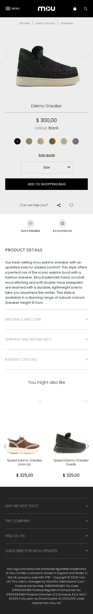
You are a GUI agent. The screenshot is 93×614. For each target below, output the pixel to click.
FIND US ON (15, 535)
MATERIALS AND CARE (23, 319)
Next (86, 55)
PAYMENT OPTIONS (21, 359)
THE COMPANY (17, 520)
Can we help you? (34, 205)
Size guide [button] (46, 155)
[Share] (58, 205)
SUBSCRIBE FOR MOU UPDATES (31, 550)
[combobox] (46, 167)
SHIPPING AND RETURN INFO (28, 339)
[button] (77, 8)
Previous (6, 55)
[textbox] (46, 167)
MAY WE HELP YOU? (21, 505)
